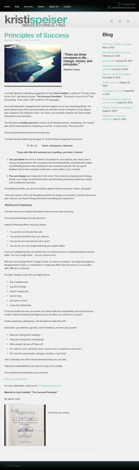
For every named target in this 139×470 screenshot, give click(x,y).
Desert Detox (108, 61)
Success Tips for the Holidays (116, 74)
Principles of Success (36, 35)
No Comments (35, 40)
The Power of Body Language (116, 44)
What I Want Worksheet (15, 379)
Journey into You (110, 82)
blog (17, 6)
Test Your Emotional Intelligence (118, 107)
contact (67, 6)
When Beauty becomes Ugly (116, 52)
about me (54, 6)
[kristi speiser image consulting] (36, 22)
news (26, 40)
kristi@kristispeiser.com (123, 8)
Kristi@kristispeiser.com (49, 386)
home (7, 6)
